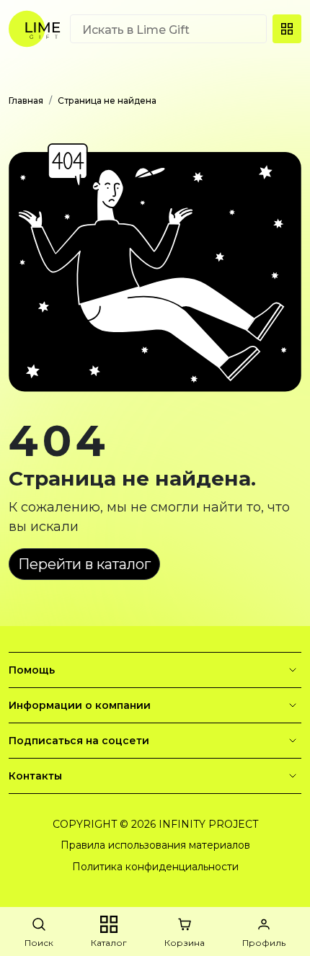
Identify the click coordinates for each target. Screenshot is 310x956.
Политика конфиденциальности (155, 866)
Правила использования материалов (155, 845)
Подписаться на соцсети (79, 740)
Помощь (32, 670)
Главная (26, 100)
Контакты (35, 775)
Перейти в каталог (84, 564)
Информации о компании (80, 705)
